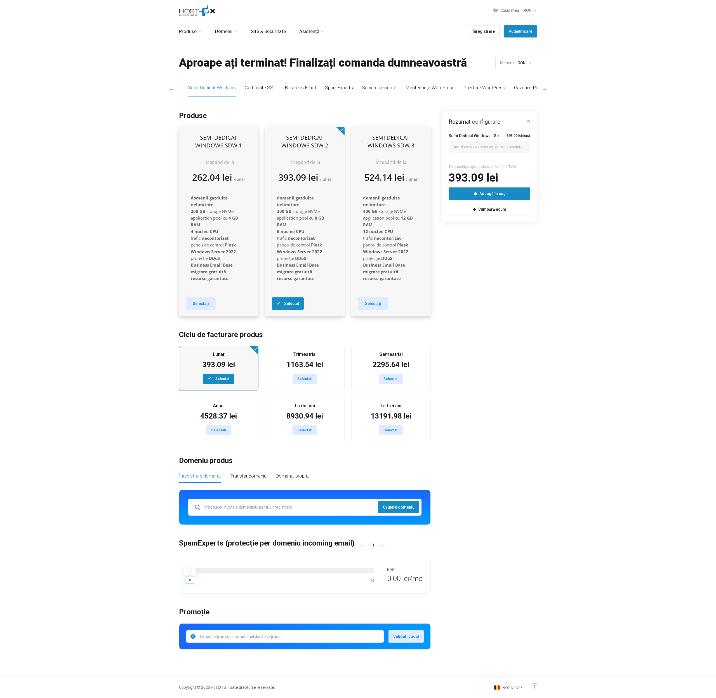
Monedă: (513, 63)
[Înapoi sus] (534, 686)
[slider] (190, 570)
